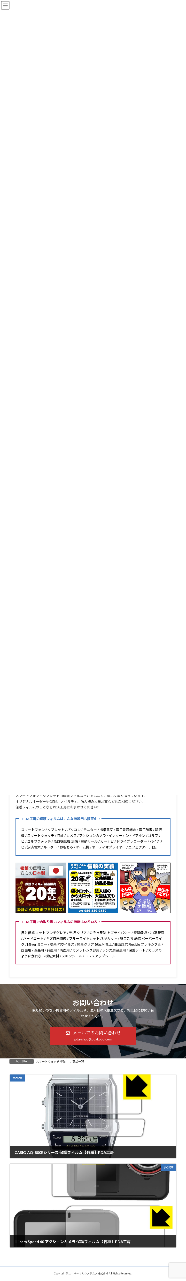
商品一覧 (78, 1061)
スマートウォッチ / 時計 (51, 1061)
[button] (93, 1036)
